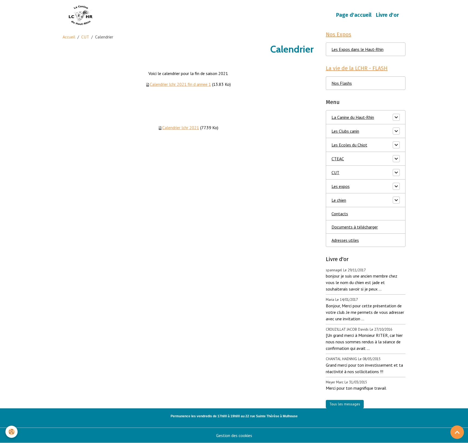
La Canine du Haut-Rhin (353, 117)
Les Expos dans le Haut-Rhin (358, 49)
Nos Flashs (342, 83)
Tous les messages (344, 404)
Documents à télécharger (355, 227)
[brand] (82, 15)
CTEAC (338, 158)
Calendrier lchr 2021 (180, 127)
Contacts (340, 213)
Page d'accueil (354, 15)
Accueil (69, 37)
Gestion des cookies (234, 435)
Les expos (341, 186)
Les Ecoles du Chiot (349, 145)
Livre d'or (387, 15)
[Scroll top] (457, 432)
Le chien (339, 200)
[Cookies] (11, 432)
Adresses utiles (345, 240)
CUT (85, 37)
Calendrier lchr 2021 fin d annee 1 (180, 84)
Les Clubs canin (345, 131)
